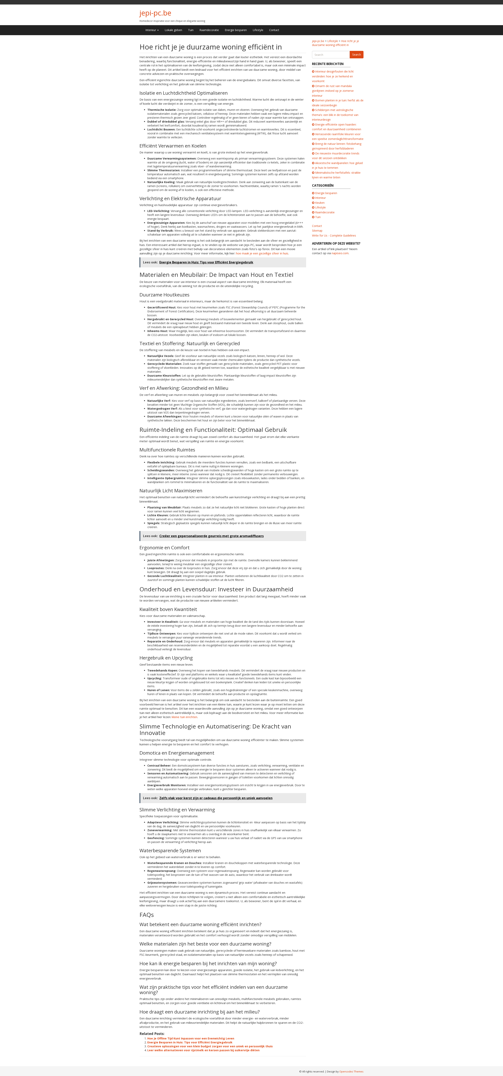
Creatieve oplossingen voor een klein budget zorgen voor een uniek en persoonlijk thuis (210, 1046)
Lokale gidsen (173, 30)
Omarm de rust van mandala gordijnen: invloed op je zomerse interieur (333, 90)
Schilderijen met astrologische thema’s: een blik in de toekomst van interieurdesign (335, 114)
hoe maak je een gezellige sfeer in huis (262, 253)
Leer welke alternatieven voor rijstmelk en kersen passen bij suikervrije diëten (203, 1050)
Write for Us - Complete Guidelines (334, 235)
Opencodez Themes (351, 1071)
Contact (274, 30)
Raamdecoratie (209, 30)
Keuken (320, 203)
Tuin (191, 30)
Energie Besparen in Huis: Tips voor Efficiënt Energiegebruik (189, 1042)
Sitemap (317, 230)
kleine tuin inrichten (184, 717)
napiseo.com (340, 253)
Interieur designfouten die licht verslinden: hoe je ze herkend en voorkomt (333, 76)
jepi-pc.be (155, 13)
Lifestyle (258, 30)
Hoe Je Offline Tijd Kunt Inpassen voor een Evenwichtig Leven (190, 1038)
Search (356, 54)
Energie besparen (236, 30)
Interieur (151, 30)
